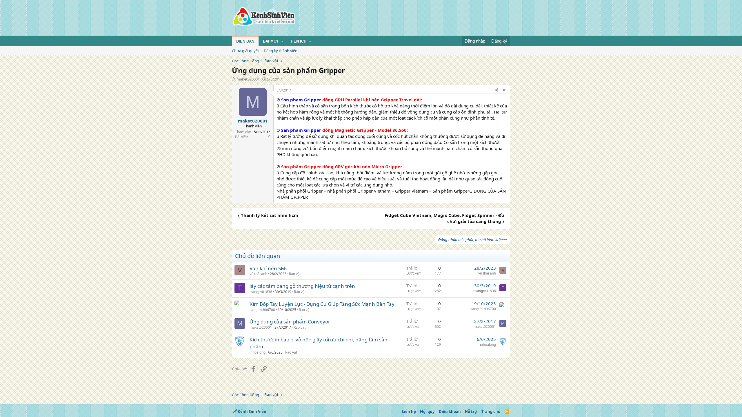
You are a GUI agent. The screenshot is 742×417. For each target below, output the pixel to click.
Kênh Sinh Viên (251, 411)
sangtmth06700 (262, 309)
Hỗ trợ (471, 411)
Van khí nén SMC (269, 268)
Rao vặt (295, 273)
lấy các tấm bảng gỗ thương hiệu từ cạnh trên (302, 286)
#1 (505, 90)
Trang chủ (491, 411)
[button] (282, 41)
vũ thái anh (258, 273)
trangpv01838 (261, 291)
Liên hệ (409, 411)
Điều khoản (450, 411)
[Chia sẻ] (497, 90)
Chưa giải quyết (245, 50)
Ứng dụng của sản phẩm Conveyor (290, 321)
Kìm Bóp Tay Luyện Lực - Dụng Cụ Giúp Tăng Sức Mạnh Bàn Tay (322, 304)
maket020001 (248, 79)
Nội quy (427, 411)
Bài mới (270, 41)
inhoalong (257, 352)
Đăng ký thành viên (280, 50)
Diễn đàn (245, 41)
